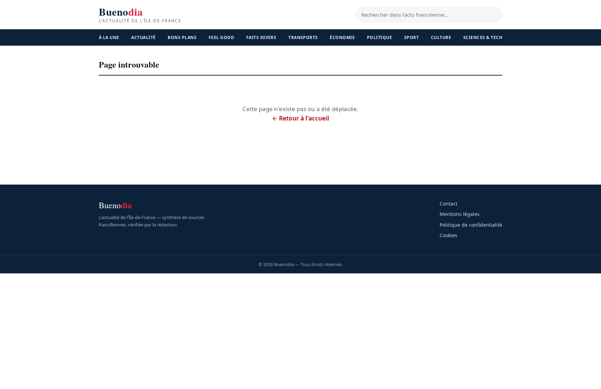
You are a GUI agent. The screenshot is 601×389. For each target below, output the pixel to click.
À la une (109, 37)
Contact (448, 203)
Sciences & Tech (482, 37)
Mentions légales (460, 214)
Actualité (143, 37)
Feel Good (221, 37)
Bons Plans (182, 37)
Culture (441, 37)
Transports (303, 37)
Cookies (448, 235)
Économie (342, 37)
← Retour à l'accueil (300, 118)
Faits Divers (261, 37)
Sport (411, 37)
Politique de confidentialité (471, 224)
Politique (379, 37)
